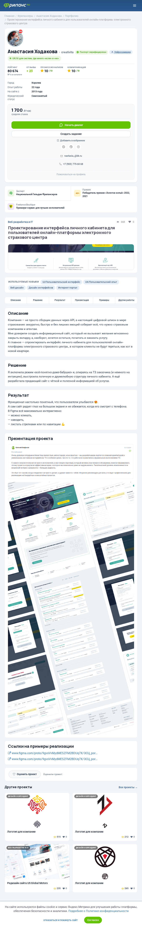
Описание (16, 300)
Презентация (82, 300)
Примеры (104, 300)
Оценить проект (25, 774)
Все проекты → (128, 787)
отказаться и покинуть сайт (60, 920)
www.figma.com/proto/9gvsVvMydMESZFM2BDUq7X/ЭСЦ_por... (54, 753)
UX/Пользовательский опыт (101, 282)
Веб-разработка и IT (20, 221)
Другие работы (126, 300)
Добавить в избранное (72, 140)
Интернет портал (67, 287)
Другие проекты (18, 787)
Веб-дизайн (17, 287)
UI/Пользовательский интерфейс (61, 282)
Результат (60, 300)
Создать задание (71, 133)
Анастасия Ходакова (33, 51)
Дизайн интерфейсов (41, 287)
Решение (37, 300)
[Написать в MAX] (71, 147)
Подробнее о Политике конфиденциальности (98, 911)
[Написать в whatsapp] (78, 147)
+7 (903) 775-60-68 (73, 164)
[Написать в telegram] (63, 147)
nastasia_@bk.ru (73, 155)
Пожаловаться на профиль (71, 174)
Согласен (93, 920)
